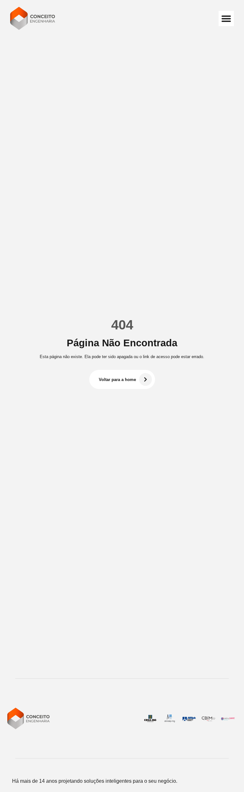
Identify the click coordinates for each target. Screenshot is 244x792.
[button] (226, 18)
